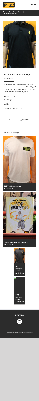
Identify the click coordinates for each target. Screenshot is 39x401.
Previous (4, 44)
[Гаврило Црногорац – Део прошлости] (19, 215)
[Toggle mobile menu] (35, 5)
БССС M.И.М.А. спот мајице (12, 186)
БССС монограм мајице (19, 269)
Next (35, 44)
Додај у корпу (24, 120)
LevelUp (31, 332)
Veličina (6, 104)
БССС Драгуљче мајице (19, 297)
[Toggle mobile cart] (32, 5)
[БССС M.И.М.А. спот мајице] (19, 159)
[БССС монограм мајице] (19, 255)
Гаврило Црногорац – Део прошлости (16, 242)
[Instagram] (19, 321)
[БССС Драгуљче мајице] (19, 284)
